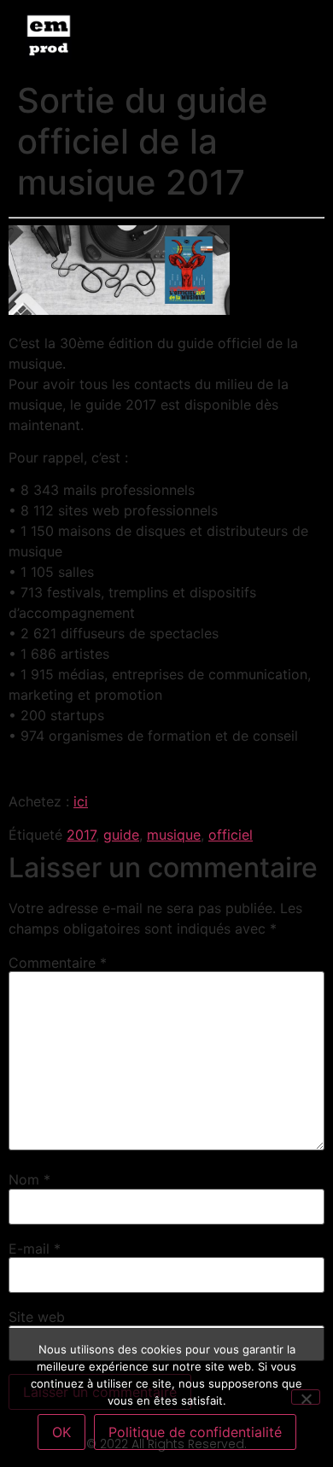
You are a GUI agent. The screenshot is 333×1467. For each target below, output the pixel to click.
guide (121, 834)
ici (80, 801)
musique (174, 834)
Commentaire (58, 962)
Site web (37, 1317)
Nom (29, 1179)
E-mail (35, 1248)
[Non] (305, 1397)
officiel (230, 834)
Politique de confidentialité (195, 1432)
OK (61, 1432)
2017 (81, 834)
